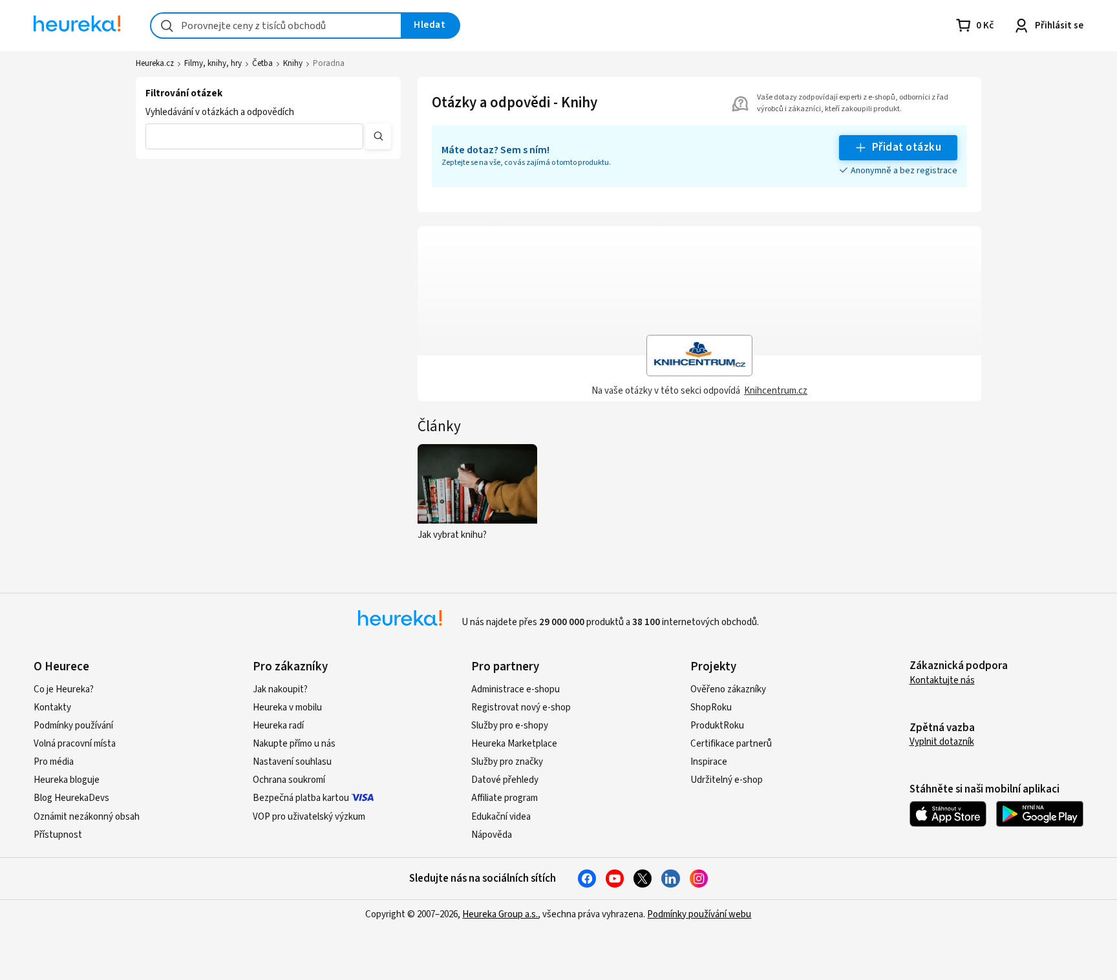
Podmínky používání (73, 725)
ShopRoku (711, 707)
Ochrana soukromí (289, 780)
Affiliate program (504, 798)
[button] (254, 136)
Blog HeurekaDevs (71, 798)
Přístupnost (58, 835)
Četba (262, 63)
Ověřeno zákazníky (728, 689)
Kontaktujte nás (942, 680)
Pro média (54, 762)
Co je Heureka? (64, 689)
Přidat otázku (906, 147)
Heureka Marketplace (514, 744)
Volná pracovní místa (75, 744)
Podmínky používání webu (699, 914)
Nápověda (491, 835)
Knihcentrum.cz (775, 391)
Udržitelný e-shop (726, 780)
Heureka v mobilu (287, 707)
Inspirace (708, 762)
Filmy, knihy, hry (213, 63)
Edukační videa (501, 817)
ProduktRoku (717, 725)
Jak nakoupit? (280, 689)
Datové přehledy (504, 780)
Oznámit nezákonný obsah (87, 817)
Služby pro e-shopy (509, 725)
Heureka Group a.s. (500, 914)
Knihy (293, 63)
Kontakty (52, 707)
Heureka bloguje (67, 780)
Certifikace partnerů (731, 744)
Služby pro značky (507, 762)
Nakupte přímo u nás (294, 744)
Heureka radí (278, 725)
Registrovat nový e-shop (521, 707)
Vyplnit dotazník (942, 742)
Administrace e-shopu (515, 689)
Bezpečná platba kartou (301, 798)
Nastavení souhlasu (292, 762)
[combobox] (276, 25)
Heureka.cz (155, 63)
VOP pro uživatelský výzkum (309, 817)
